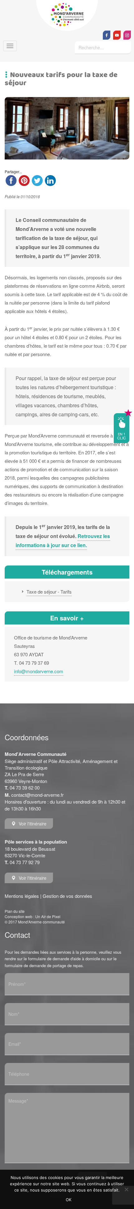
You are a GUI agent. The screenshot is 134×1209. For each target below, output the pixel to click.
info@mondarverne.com (38, 671)
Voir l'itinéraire (32, 823)
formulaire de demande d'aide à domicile (64, 959)
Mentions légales (22, 896)
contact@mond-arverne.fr (37, 794)
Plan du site (15, 911)
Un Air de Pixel (47, 916)
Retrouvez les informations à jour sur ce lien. (63, 540)
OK (69, 1199)
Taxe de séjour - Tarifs (49, 591)
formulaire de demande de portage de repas (44, 965)
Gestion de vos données (67, 896)
